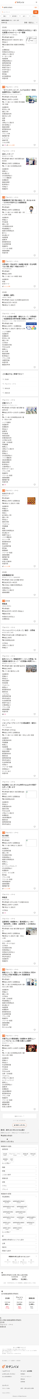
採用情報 (23, 1381)
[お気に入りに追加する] (34, 81)
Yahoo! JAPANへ (6, 1392)
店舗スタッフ (7, 403)
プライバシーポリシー (26, 1376)
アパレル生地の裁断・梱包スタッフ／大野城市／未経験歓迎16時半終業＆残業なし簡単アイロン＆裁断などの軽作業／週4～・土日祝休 (19, 319)
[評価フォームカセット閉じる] (36, 1256)
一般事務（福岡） (8, 295)
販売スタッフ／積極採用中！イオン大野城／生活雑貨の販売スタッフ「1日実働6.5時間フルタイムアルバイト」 (19, 661)
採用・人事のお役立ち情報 (27, 1388)
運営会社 (23, 1379)
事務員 (4, 604)
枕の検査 (5, 836)
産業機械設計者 (8, 575)
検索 (35, 12)
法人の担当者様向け (7, 1376)
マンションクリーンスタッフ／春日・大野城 (18, 630)
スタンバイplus (6, 1388)
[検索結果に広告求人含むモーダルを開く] (6, 22)
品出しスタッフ (8, 154)
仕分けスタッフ (8, 493)
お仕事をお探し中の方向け (8, 1374)
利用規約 (23, 1374)
